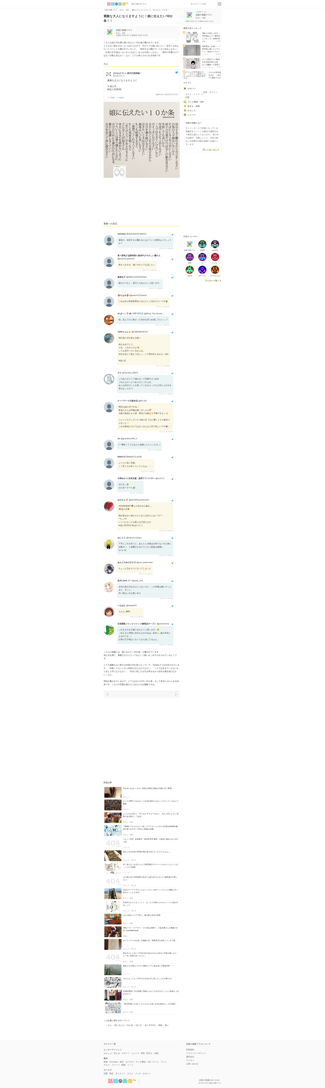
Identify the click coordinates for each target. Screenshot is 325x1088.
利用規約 (190, 1049)
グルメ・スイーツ (112, 1065)
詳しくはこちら (210, 150)
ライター (190, 1060)
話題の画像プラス (124, 30)
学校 (143, 1053)
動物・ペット (127, 1065)
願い (167, 1025)
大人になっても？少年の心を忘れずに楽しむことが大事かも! (147, 978)
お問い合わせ (192, 1064)
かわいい (126, 797)
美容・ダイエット (209, 93)
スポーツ (125, 1053)
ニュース (126, 847)
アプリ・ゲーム (208, 68)
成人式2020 (150, 1025)
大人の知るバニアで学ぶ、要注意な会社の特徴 (141, 915)
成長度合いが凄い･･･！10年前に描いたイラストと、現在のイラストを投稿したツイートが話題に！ (211, 51)
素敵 (160, 1025)
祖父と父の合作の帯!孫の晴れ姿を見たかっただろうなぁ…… (147, 852)
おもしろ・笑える (129, 860)
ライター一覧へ (212, 281)
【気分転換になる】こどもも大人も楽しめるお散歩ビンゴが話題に (149, 1004)
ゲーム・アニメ (159, 1061)
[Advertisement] (142, 201)
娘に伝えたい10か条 (124, 1025)
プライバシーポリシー (196, 1053)
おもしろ (192, 110)
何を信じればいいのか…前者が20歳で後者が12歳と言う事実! (147, 788)
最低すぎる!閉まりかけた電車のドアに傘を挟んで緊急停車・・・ (149, 966)
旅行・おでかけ (127, 1061)
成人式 (139, 1025)
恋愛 (203, 41)
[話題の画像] (116, 4)
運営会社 (190, 1056)
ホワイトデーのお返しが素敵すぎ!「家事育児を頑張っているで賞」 (150, 940)
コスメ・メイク (192, 94)
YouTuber (113, 1061)
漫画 (106, 1061)
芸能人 (125, 936)
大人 (110, 1025)
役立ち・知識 (128, 822)
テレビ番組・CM (195, 102)
